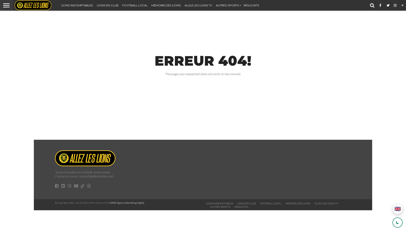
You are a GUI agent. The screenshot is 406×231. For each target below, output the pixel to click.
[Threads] (89, 186)
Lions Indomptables (77, 5)
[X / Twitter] (388, 5)
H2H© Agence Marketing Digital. (127, 202)
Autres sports (227, 5)
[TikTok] (82, 186)
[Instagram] (395, 5)
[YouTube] (76, 186)
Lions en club (107, 5)
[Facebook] (381, 5)
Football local (135, 5)
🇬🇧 (397, 209)
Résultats (251, 5)
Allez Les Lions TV (198, 5)
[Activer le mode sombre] (397, 222)
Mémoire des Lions (166, 5)
